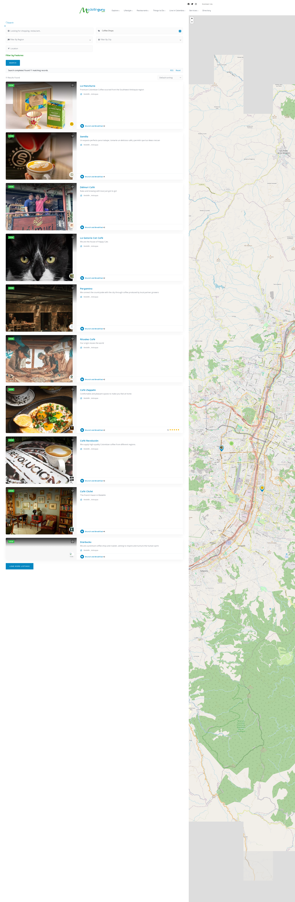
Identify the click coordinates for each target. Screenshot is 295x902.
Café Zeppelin (88, 390)
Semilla (84, 136)
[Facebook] (188, 4)
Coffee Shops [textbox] (141, 30)
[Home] (92, 10)
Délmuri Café (87, 187)
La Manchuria (87, 85)
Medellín (87, 94)
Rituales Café (87, 339)
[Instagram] (196, 4)
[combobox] (139, 31)
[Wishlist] (72, 85)
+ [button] (192, 18)
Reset (178, 70)
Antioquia (94, 94)
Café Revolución (89, 440)
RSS (171, 70)
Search (10, 22)
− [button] (192, 21)
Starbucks (85, 542)
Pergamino (86, 288)
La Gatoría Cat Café (91, 238)
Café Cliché (86, 491)
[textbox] (50, 39)
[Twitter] (192, 4)
